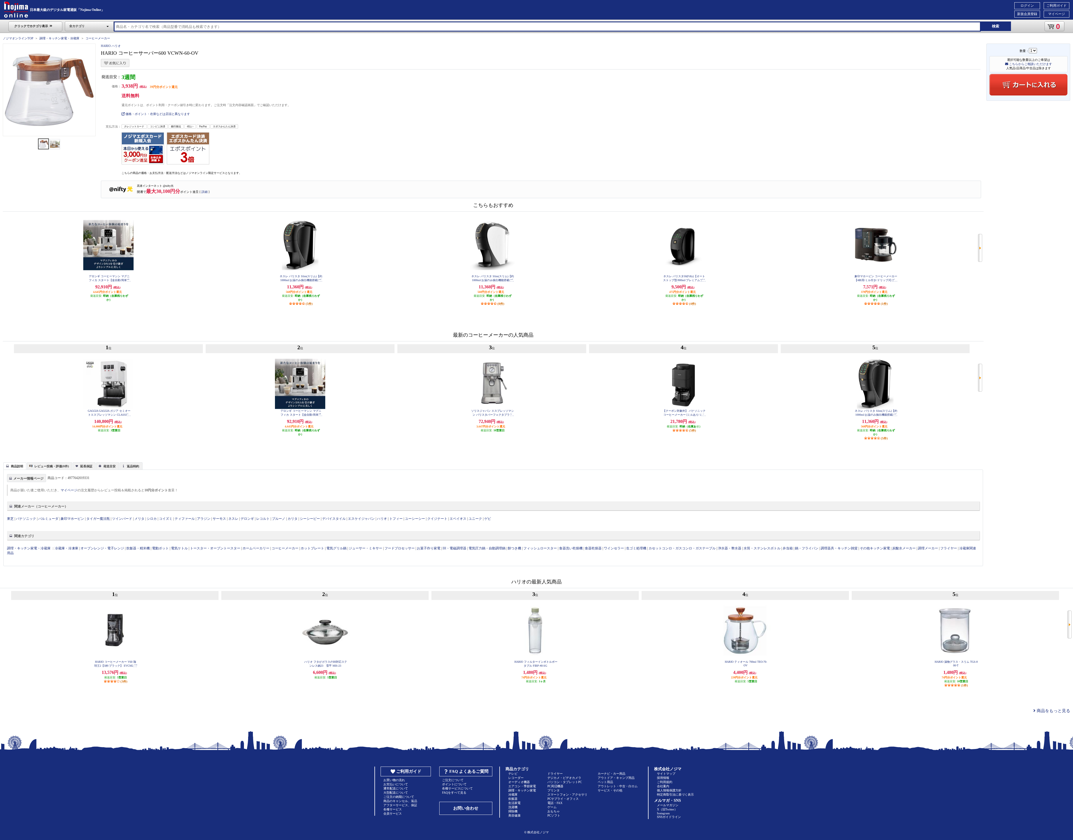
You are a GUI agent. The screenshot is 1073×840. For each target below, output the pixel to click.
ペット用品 (605, 782)
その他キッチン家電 (875, 548)
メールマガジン (667, 805)
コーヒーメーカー (98, 38)
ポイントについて (454, 784)
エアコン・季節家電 (522, 786)
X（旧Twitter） (667, 809)
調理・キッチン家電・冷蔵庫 (59, 38)
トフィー (396, 519)
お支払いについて (395, 784)
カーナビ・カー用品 (611, 773)
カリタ (293, 519)
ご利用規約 (664, 782)
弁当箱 (788, 548)
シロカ (152, 519)
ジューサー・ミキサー (365, 548)
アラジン (203, 519)
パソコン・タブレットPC (564, 782)
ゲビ (487, 519)
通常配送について (395, 788)
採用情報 (663, 777)
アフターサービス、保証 (400, 805)
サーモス (219, 519)
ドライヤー (555, 773)
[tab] (14, 466)
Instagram (663, 813)
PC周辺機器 (555, 786)
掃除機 (512, 811)
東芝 (10, 519)
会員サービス (392, 813)
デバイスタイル (334, 519)
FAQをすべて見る (454, 792)
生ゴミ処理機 (636, 548)
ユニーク (475, 519)
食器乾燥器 (593, 548)
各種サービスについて (457, 788)
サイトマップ (666, 773)
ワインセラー (614, 548)
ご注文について (453, 780)
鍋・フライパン (806, 548)
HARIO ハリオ (111, 45)
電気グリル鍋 (336, 548)
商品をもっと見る (1053, 711)
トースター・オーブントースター (215, 548)
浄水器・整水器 (729, 548)
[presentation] (14, 466)
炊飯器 (512, 798)
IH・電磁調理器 (454, 548)
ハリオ (382, 519)
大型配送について (395, 792)
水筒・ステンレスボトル (762, 548)
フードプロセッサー (399, 548)
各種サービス (392, 809)
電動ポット (160, 548)
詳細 (204, 191)
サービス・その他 (610, 790)
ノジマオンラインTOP (18, 38)
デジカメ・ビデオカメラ (564, 777)
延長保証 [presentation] (86, 466)
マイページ (1056, 14)
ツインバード (122, 519)
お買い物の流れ (394, 780)
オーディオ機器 (519, 782)
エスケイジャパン (361, 519)
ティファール (185, 519)
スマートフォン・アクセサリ (567, 794)
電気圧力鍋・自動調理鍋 (487, 548)
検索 (995, 26)
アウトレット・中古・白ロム (618, 786)
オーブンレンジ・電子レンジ (102, 548)
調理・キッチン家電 (522, 790)
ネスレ (233, 519)
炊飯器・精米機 (138, 548)
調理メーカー (928, 548)
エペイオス (458, 519)
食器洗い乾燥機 (571, 548)
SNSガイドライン (669, 817)
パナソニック (26, 519)
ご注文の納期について (398, 796)
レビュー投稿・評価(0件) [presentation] (51, 466)
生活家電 (514, 803)
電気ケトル (179, 548)
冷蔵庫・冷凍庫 (66, 548)
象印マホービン (72, 519)
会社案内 (663, 786)
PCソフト (553, 815)
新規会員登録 (1027, 14)
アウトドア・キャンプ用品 (616, 777)
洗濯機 (512, 807)
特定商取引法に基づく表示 (675, 794)
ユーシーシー (415, 519)
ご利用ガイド (1056, 6)
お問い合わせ (465, 808)
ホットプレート (312, 548)
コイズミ (165, 519)
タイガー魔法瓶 (98, 519)
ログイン (1027, 6)
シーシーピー (310, 519)
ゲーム (552, 807)
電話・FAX (554, 803)
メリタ (139, 519)
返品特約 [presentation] (133, 466)
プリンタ (553, 790)
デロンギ (247, 519)
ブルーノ (278, 519)
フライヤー (948, 548)
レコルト (263, 519)
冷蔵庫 (512, 794)
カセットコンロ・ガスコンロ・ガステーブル (682, 548)
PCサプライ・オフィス (563, 798)
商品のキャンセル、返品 (400, 801)
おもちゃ (553, 811)
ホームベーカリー (256, 548)
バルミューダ (48, 519)
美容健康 (514, 815)
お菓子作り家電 (428, 548)
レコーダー (516, 777)
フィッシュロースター (540, 548)
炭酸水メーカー (904, 548)
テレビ (512, 773)
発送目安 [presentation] (109, 466)
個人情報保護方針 (669, 790)
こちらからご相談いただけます (1030, 64)
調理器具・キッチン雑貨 (839, 548)
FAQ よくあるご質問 (468, 771)
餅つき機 (514, 548)
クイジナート (437, 519)
